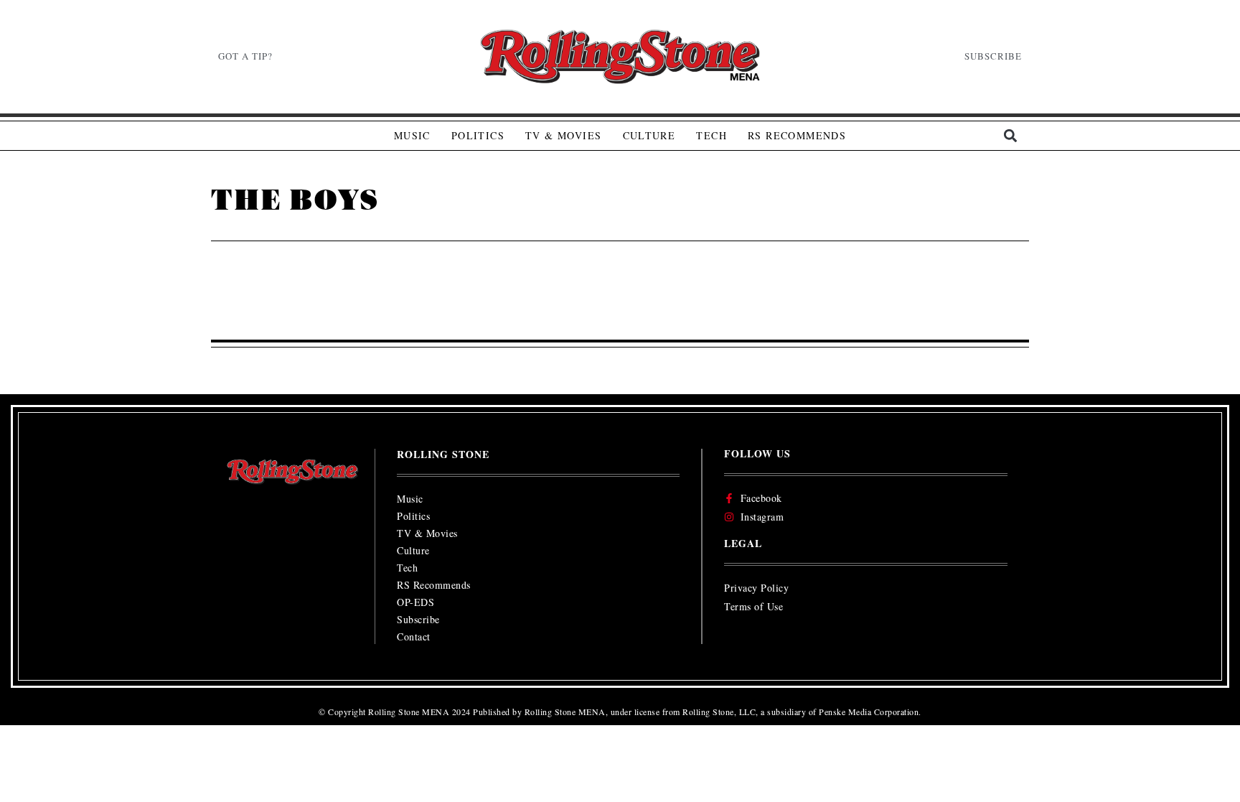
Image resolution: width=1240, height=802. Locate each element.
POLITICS (477, 135)
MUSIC (412, 135)
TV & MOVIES (563, 135)
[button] (1010, 136)
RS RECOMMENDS (797, 135)
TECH (711, 135)
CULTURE (649, 135)
